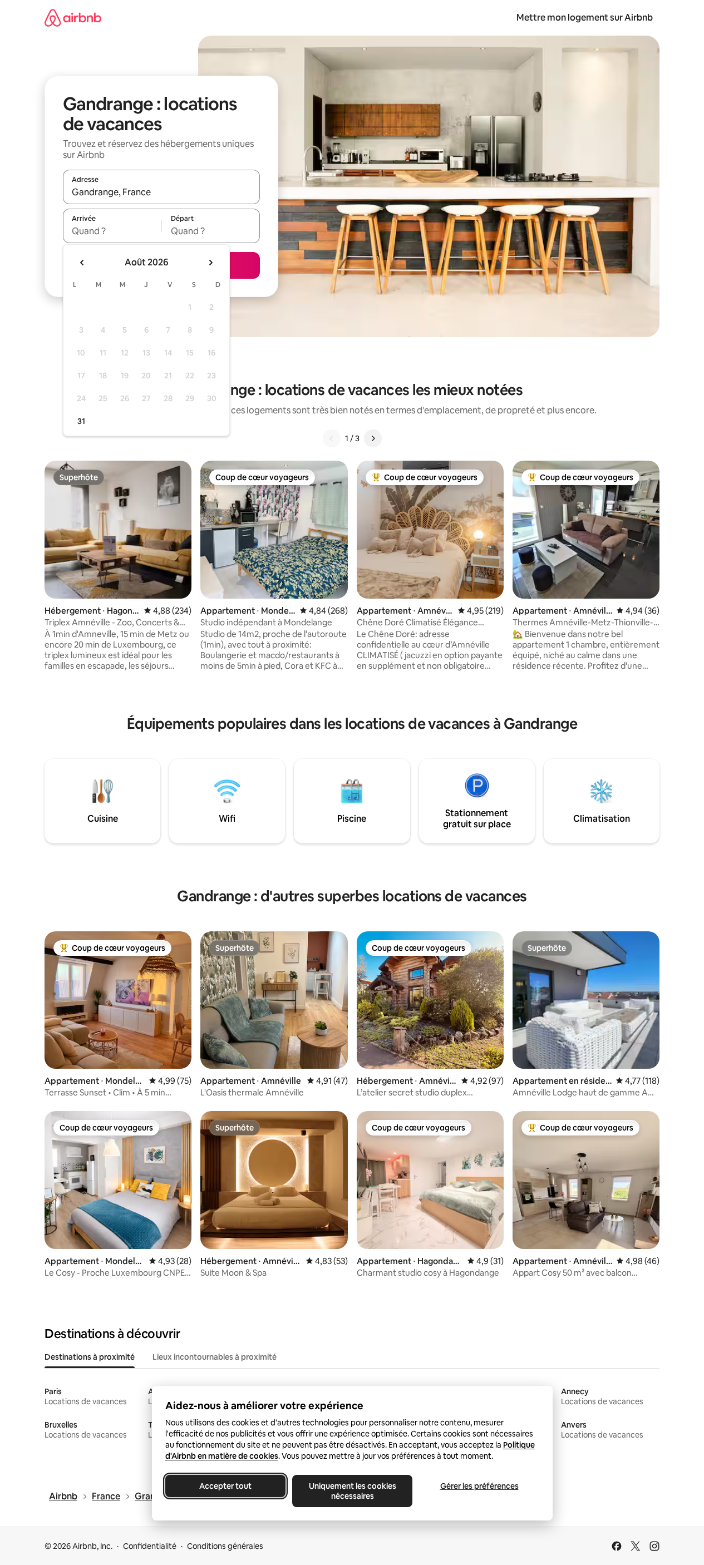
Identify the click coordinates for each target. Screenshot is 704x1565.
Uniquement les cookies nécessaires (352, 1491)
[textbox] (112, 231)
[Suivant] (373, 438)
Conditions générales (225, 1546)
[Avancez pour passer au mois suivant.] (210, 262)
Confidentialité (149, 1546)
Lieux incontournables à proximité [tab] (214, 1357)
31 (81, 421)
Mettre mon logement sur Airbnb (584, 17)
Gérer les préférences (479, 1486)
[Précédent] (332, 438)
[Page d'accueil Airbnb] (73, 17)
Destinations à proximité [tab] (90, 1357)
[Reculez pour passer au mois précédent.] (82, 262)
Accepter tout (225, 1486)
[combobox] (161, 192)
